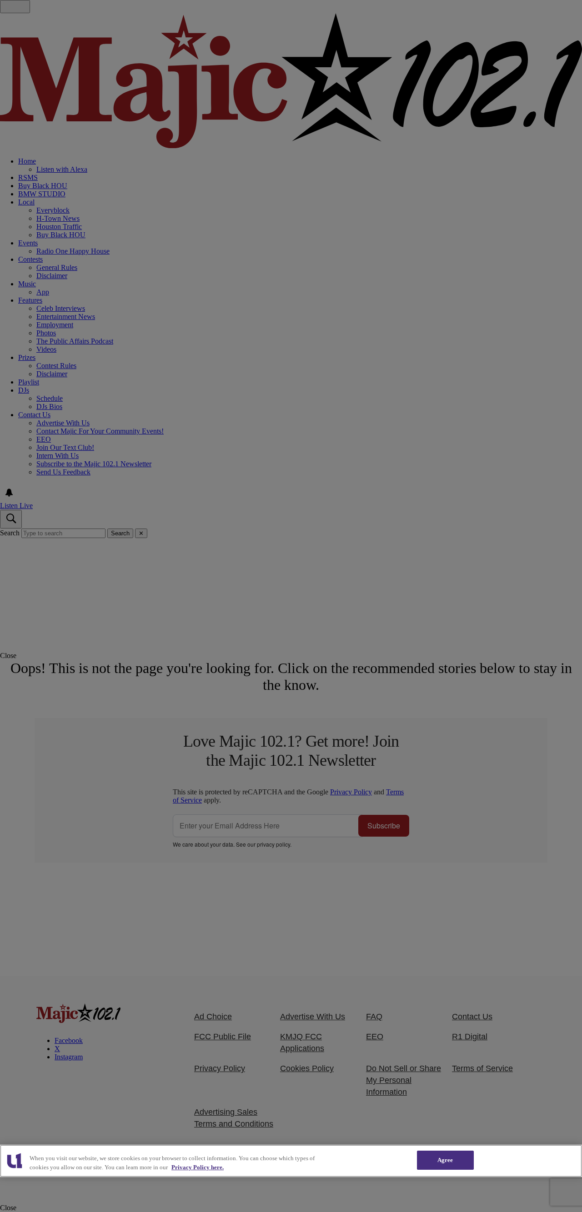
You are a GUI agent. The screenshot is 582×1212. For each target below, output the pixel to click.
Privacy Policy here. (197, 1167)
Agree (445, 1160)
